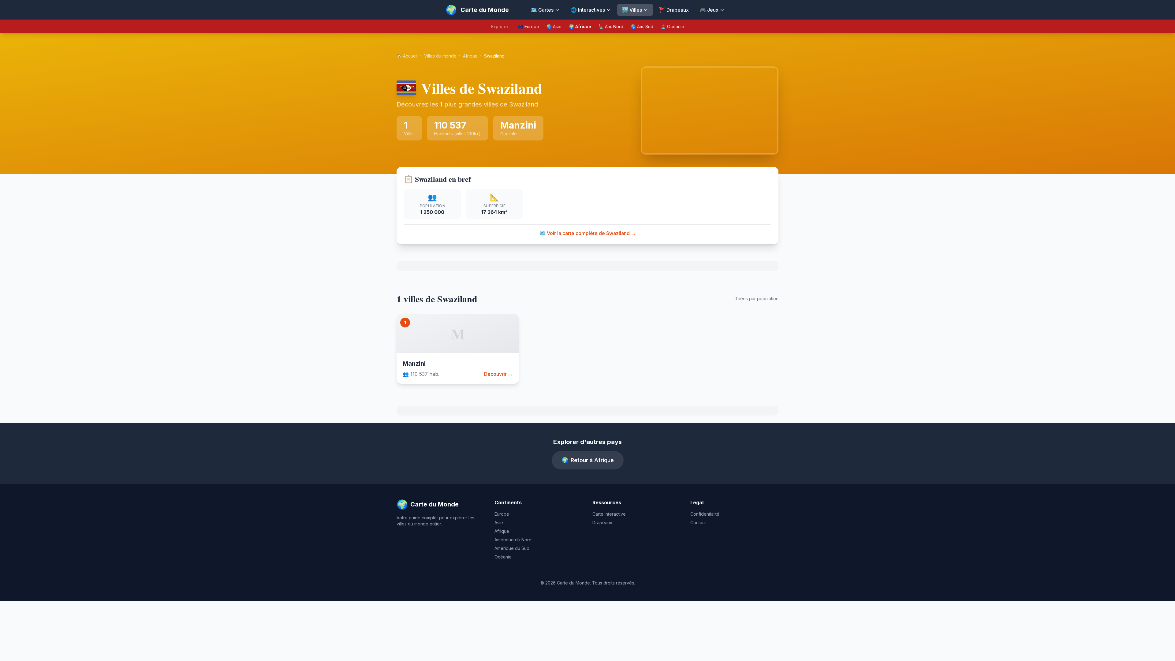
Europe (501, 514)
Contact (698, 522)
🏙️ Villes (632, 10)
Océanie (503, 556)
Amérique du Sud (511, 548)
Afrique (470, 55)
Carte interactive (609, 514)
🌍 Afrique (580, 26)
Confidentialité (704, 514)
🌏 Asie (553, 26)
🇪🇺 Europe (528, 26)
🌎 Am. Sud (642, 26)
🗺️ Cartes (542, 10)
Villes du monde (440, 55)
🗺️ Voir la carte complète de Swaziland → (587, 233)
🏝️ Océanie (672, 26)
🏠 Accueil (407, 55)
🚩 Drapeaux (674, 10)
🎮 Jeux (709, 10)
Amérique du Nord (513, 539)
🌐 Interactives (588, 10)
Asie (498, 522)
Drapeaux (602, 522)
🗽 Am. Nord (611, 26)
